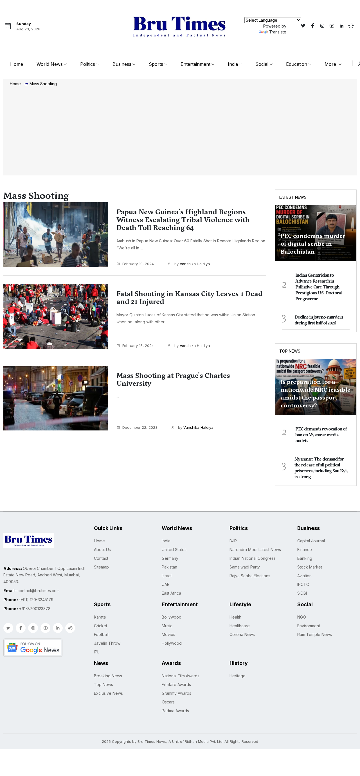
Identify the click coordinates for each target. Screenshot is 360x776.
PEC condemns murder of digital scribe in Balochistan (313, 244)
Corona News (242, 634)
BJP (233, 540)
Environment (308, 625)
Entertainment (195, 64)
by (191, 263)
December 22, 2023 (140, 427)
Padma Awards (175, 710)
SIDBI (302, 593)
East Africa (171, 593)
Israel (167, 575)
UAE (165, 584)
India (233, 64)
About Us (102, 549)
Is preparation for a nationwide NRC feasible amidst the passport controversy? (315, 393)
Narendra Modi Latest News (255, 549)
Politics (87, 64)
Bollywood (171, 617)
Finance (304, 549)
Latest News (293, 197)
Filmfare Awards (176, 684)
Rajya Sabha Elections (250, 575)
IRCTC (303, 584)
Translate (277, 32)
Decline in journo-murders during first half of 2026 (318, 320)
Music (167, 625)
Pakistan (169, 567)
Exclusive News (108, 693)
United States (174, 549)
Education (296, 64)
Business (121, 64)
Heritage (238, 675)
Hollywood (172, 643)
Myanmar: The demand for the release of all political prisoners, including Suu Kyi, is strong (321, 468)
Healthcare (240, 625)
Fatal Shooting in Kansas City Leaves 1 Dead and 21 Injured (189, 298)
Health (235, 617)
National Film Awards (180, 675)
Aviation (304, 575)
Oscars (168, 702)
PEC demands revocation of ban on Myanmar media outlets (320, 435)
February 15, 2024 (138, 345)
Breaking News (108, 675)
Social (261, 64)
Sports (156, 64)
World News (50, 64)
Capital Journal (311, 540)
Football (101, 634)
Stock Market (309, 567)
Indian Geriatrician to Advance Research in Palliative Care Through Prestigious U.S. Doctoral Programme (318, 287)
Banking (304, 558)
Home (16, 64)
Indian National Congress (253, 558)
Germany (170, 558)
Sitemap (101, 567)
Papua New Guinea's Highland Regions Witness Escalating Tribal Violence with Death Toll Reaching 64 (183, 220)
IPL (96, 651)
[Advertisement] (180, 131)
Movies (168, 634)
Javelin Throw (107, 643)
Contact (101, 558)
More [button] (331, 64)
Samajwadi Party (245, 567)
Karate (100, 617)
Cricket (100, 625)
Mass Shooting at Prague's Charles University (173, 379)
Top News (289, 351)
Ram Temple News (314, 634)
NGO (301, 617)
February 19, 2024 (138, 263)
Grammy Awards (176, 693)
